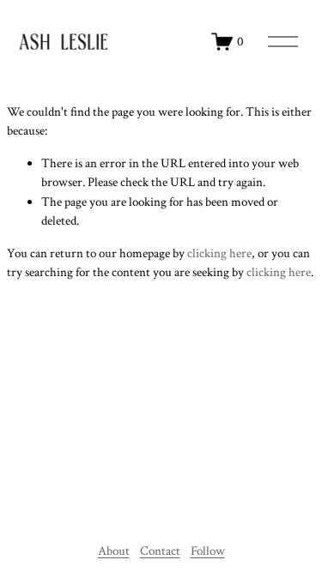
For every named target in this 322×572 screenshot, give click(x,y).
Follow (208, 551)
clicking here (219, 253)
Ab (105, 551)
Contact (160, 551)
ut (124, 551)
